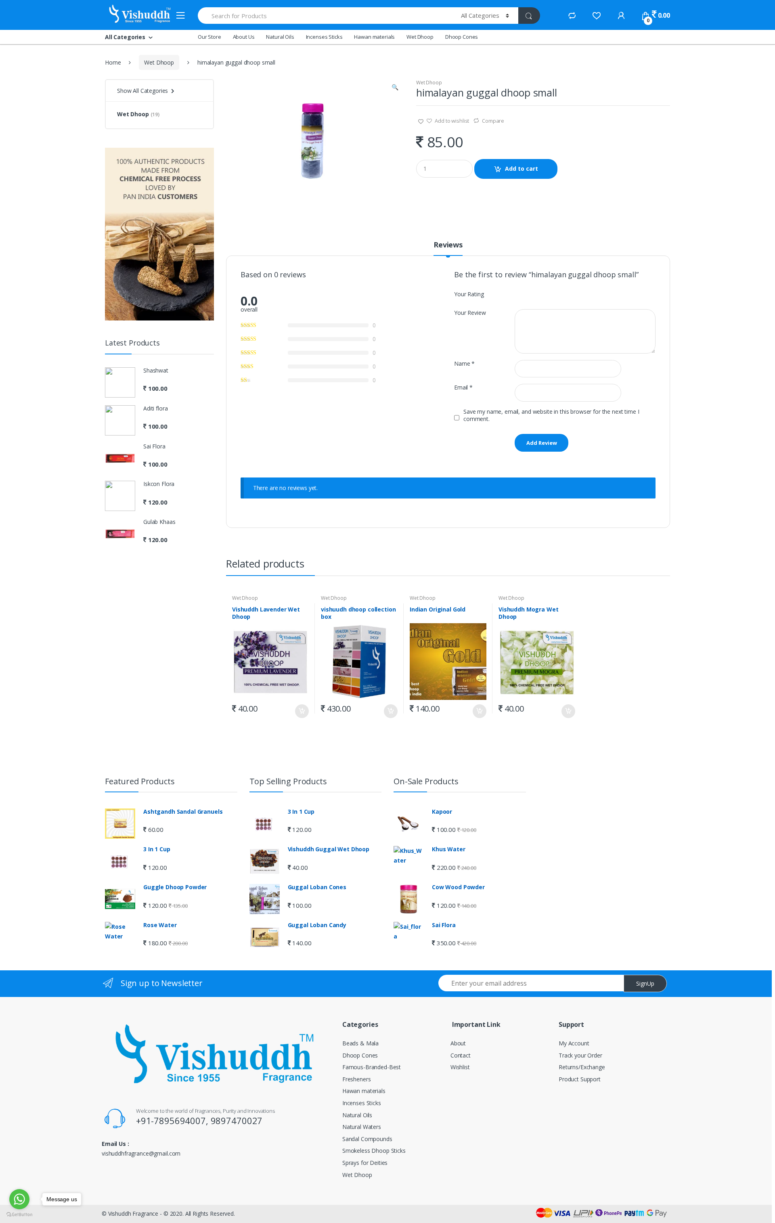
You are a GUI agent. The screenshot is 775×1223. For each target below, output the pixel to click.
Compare (493, 120)
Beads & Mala (360, 1043)
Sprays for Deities (365, 1162)
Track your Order (580, 1055)
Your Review (470, 312)
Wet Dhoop (420, 36)
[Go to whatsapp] (19, 1199)
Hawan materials (374, 36)
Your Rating (469, 294)
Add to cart (521, 168)
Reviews (448, 245)
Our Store (209, 36)
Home (113, 62)
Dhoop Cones (461, 36)
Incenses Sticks (324, 36)
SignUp (645, 983)
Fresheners (356, 1079)
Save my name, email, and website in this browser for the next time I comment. (551, 415)
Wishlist (460, 1067)
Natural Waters (361, 1127)
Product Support (580, 1079)
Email (463, 387)
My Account (574, 1043)
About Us (244, 36)
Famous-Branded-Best (371, 1067)
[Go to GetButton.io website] (19, 1214)
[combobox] (325, 15)
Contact (460, 1055)
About (458, 1043)
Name (464, 363)
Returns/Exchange (582, 1067)
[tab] (448, 248)
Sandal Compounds (367, 1139)
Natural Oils (280, 36)
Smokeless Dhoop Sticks (374, 1150)
